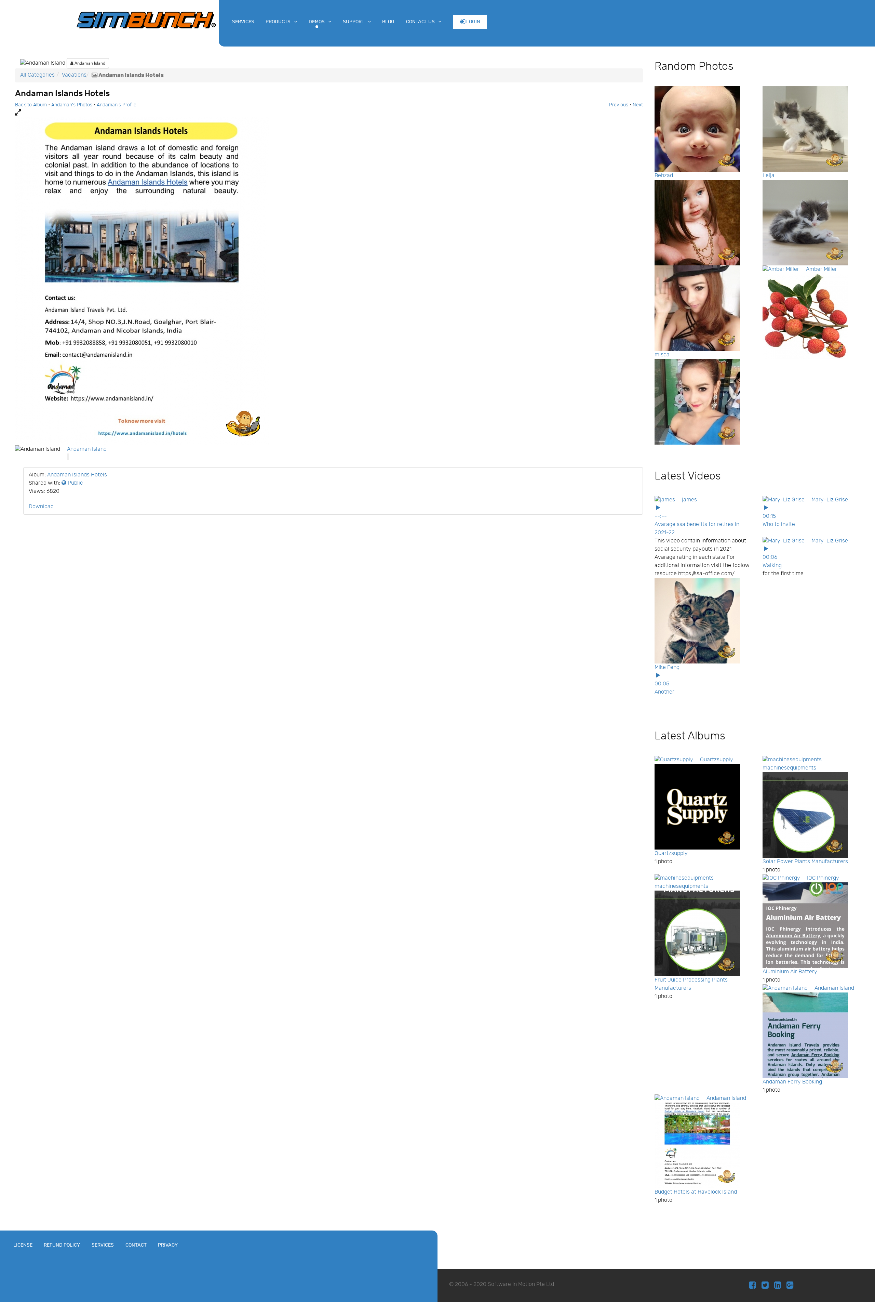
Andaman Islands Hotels (77, 475)
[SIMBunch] (146, 19)
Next (638, 105)
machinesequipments (789, 768)
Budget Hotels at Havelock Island (696, 1192)
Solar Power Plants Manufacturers (805, 861)
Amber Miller (821, 269)
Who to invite (779, 524)
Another (664, 692)
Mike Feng (667, 667)
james (689, 500)
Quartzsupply (716, 760)
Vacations (74, 75)
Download (41, 506)
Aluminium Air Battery (790, 972)
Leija (769, 175)
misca (662, 355)
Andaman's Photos (71, 105)
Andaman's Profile (116, 105)
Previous (618, 105)
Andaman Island (89, 63)
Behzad (664, 175)
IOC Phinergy (823, 878)
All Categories (37, 75)
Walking (772, 565)
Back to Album (31, 105)
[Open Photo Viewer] (329, 113)
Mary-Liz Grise (829, 500)
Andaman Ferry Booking (792, 1082)
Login (472, 22)
